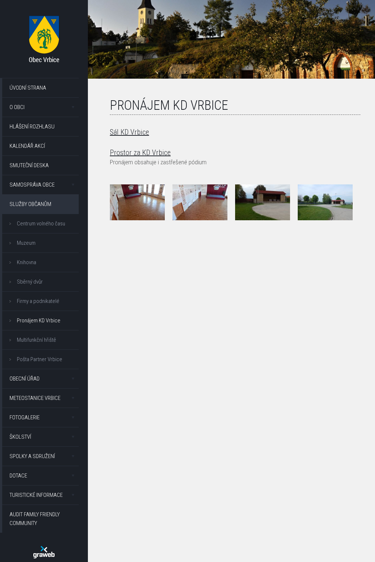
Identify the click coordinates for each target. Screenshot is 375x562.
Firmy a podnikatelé (38, 301)
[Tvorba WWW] (44, 552)
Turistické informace (36, 495)
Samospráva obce (32, 184)
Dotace (18, 475)
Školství (20, 437)
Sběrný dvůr (30, 281)
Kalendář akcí (27, 146)
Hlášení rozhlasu (32, 126)
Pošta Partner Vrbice (39, 359)
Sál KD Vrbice (129, 132)
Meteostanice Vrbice (35, 398)
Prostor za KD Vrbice (140, 152)
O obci (17, 107)
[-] (137, 202)
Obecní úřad (25, 378)
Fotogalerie (25, 417)
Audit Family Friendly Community (35, 519)
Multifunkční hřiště (36, 340)
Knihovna (26, 262)
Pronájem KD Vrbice (38, 320)
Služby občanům (30, 204)
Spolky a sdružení (32, 456)
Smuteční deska (29, 165)
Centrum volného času (41, 223)
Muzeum (26, 243)
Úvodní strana (28, 88)
